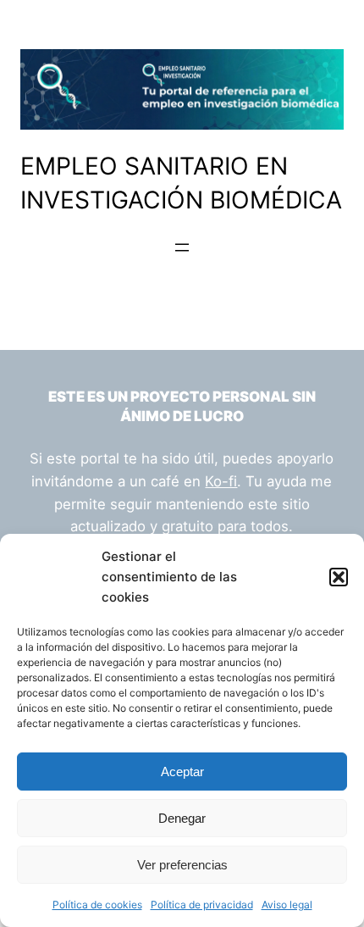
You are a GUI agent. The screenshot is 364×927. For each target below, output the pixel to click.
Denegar (182, 818)
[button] (338, 577)
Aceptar (182, 771)
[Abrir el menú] (182, 247)
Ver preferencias (182, 865)
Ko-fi (221, 481)
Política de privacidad (202, 904)
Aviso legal (287, 904)
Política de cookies (97, 904)
